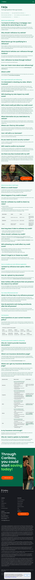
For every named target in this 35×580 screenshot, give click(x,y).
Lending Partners (3, 503)
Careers (2, 501)
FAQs (18, 508)
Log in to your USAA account (18, 419)
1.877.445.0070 (3, 514)
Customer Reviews (20, 501)
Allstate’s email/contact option (29, 414)
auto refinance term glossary (14, 75)
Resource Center (20, 503)
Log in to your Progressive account (19, 390)
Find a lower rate (26, 178)
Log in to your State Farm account (19, 381)
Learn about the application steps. (7, 91)
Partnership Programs (4, 508)
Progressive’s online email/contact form (29, 396)
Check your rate (7, 477)
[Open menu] (33, 1)
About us (2, 499)
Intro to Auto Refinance (21, 499)
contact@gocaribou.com (5, 520)
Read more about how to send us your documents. (22, 278)
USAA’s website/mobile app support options (30, 423)
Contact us (3, 506)
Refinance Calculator (21, 506)
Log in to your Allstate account (18, 409)
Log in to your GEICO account (18, 400)
